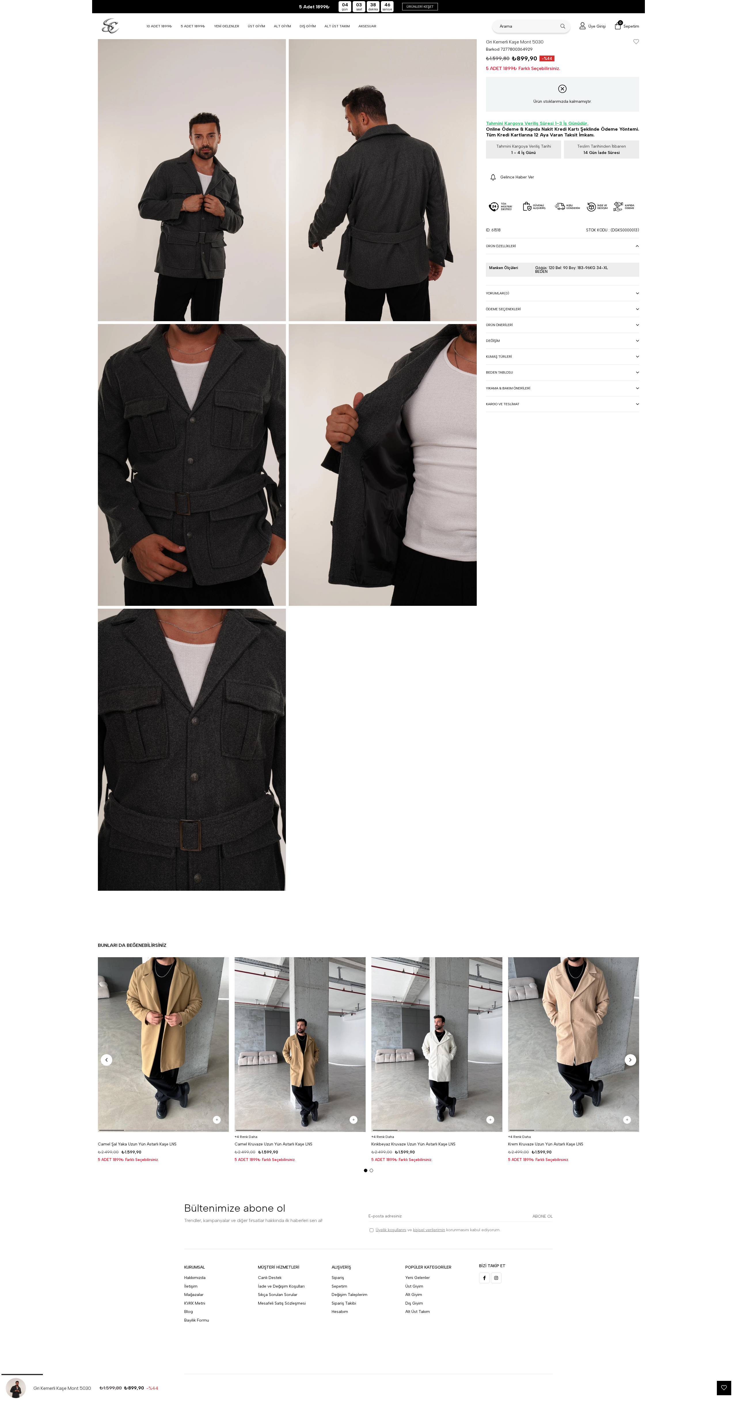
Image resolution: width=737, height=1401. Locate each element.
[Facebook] (484, 1278)
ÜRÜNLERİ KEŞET (420, 7)
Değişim (493, 341)
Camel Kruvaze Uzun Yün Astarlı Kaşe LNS (273, 1144)
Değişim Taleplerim (349, 1294)
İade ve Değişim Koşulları (281, 1286)
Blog (188, 1311)
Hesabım (340, 1311)
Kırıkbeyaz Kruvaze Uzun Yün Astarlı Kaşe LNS (413, 1144)
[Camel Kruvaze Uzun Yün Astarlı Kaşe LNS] (300, 1044)
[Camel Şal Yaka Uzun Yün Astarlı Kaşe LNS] (163, 1044)
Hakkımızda (195, 1277)
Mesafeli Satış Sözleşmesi (282, 1303)
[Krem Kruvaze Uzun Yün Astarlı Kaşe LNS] (573, 1044)
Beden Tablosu (499, 372)
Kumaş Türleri (499, 357)
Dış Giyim (414, 1303)
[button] (111, 1130)
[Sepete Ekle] (217, 1120)
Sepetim (339, 1286)
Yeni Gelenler (417, 1277)
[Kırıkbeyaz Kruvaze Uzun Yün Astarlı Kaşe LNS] (436, 1044)
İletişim (190, 1286)
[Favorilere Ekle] (636, 42)
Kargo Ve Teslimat (502, 404)
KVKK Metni (194, 1303)
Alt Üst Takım (417, 1311)
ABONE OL (543, 1216)
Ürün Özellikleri (501, 246)
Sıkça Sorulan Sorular (277, 1294)
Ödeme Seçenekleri (503, 309)
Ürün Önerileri (499, 325)
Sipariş (338, 1277)
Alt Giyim (413, 1294)
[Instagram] (496, 1278)
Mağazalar (194, 1294)
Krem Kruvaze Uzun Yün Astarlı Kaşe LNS (545, 1144)
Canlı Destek (270, 1277)
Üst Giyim (414, 1286)
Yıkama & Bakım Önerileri (508, 388)
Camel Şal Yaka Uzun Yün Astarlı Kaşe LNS (137, 1144)
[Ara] (563, 26)
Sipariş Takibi (344, 1303)
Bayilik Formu (196, 1320)
